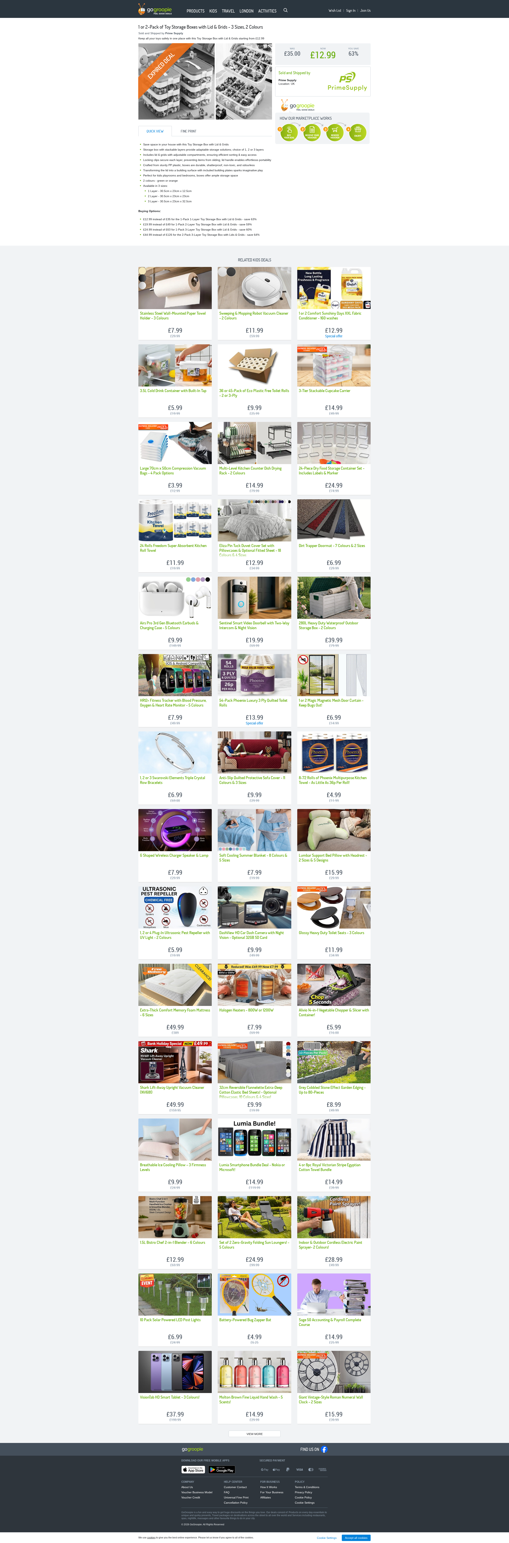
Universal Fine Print (236, 1497)
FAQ (226, 1492)
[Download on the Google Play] (221, 1470)
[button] (182, 11)
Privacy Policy (303, 1492)
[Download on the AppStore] (193, 1470)
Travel (228, 11)
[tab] (155, 131)
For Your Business (271, 1492)
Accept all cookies (356, 1537)
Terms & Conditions (307, 1487)
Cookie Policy (303, 1497)
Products (196, 11)
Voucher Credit (190, 1497)
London (247, 11)
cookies (151, 1537)
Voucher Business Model (196, 1492)
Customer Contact (235, 1487)
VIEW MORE (255, 1434)
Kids (213, 11)
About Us (187, 1487)
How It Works (268, 1487)
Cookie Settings (305, 1502)
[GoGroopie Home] (155, 9)
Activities (267, 11)
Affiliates (265, 1497)
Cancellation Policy (236, 1502)
